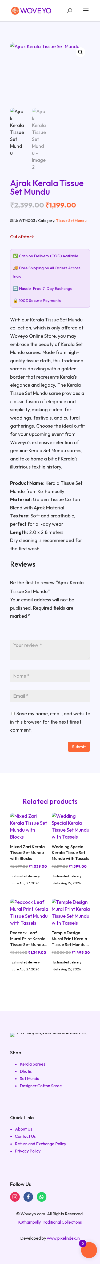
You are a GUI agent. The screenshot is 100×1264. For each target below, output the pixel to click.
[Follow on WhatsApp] (41, 1197)
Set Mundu (29, 1078)
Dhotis (26, 1071)
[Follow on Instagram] (15, 1197)
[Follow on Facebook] (28, 1197)
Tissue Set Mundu (71, 220)
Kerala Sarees (32, 1064)
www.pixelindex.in (63, 1238)
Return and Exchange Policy (40, 1143)
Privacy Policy (28, 1151)
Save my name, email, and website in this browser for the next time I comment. (50, 721)
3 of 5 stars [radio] (29, 631)
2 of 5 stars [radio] (21, 631)
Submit (79, 746)
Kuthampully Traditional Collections (50, 1222)
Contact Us (25, 1136)
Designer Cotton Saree (41, 1085)
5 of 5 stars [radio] (45, 631)
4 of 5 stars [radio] (37, 631)
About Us (23, 1129)
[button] (80, 52)
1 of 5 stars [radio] (13, 631)
